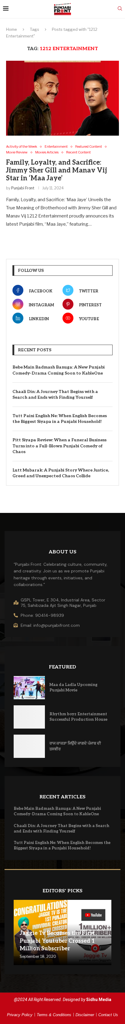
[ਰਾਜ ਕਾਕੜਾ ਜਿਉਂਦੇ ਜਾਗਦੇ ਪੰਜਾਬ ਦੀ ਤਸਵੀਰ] (29, 746)
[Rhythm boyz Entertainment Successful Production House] (29, 717)
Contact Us (108, 1015)
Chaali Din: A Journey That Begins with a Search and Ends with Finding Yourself (55, 394)
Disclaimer (85, 1015)
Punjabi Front (22, 188)
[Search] (120, 8)
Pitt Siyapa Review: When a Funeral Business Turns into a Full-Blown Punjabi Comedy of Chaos (59, 445)
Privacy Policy (19, 1015)
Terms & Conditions (54, 1015)
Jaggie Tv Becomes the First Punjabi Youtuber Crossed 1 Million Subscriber (57, 941)
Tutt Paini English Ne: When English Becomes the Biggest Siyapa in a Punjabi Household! (59, 418)
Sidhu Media (98, 999)
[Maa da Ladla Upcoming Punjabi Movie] (29, 687)
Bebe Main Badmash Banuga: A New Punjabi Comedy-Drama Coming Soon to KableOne (58, 370)
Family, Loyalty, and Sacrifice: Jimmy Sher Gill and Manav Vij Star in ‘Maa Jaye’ (56, 170)
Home (11, 29)
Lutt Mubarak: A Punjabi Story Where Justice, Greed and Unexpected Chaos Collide (60, 473)
